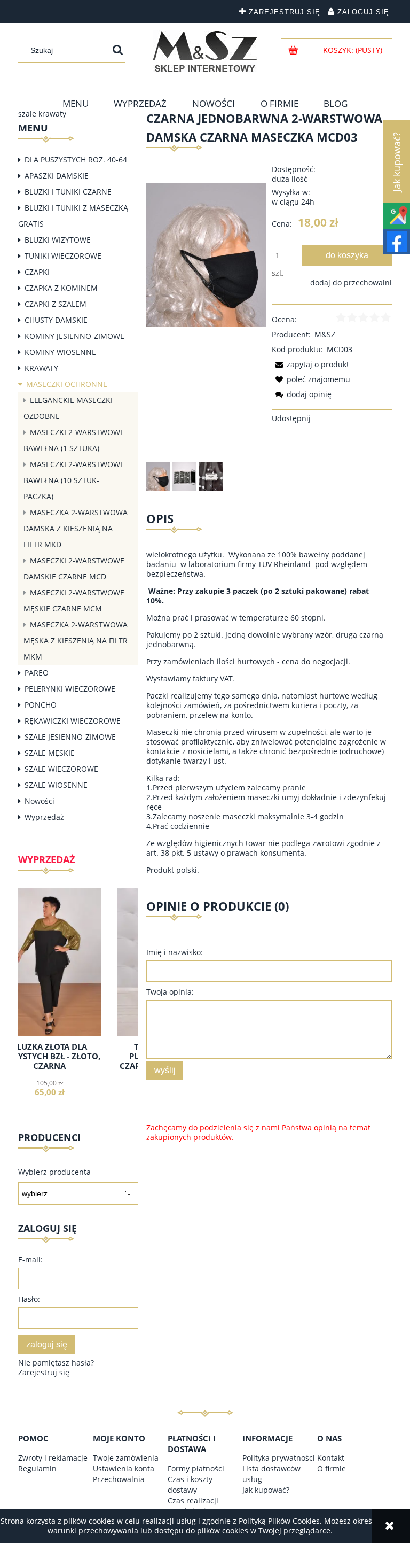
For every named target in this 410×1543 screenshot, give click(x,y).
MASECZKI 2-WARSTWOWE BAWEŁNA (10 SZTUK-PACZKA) (73, 480)
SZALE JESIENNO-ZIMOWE (70, 737)
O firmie (331, 1468)
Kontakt (330, 1458)
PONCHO (41, 705)
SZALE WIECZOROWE (61, 769)
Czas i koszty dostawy (190, 1484)
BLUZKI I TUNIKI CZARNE (68, 192)
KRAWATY (41, 368)
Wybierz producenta (54, 1172)
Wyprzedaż (44, 817)
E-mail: (30, 1259)
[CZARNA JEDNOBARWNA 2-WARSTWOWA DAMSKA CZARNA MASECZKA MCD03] (158, 476)
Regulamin (37, 1468)
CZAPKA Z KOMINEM (61, 288)
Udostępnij (291, 418)
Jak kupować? (265, 1490)
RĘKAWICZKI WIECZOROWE (73, 721)
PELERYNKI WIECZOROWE (70, 689)
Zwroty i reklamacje (53, 1458)
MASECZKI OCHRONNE (66, 384)
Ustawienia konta (123, 1468)
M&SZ (324, 334)
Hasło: (29, 1299)
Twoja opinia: (170, 992)
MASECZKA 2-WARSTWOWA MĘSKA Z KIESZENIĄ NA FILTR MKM (75, 640)
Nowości (39, 801)
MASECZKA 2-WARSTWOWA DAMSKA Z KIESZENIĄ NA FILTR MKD (75, 528)
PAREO (37, 673)
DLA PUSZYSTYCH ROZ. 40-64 (76, 159)
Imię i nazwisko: (174, 952)
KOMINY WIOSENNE (60, 352)
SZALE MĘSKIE (50, 753)
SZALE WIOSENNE (56, 785)
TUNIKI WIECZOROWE (63, 256)
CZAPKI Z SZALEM (55, 304)
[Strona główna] (205, 51)
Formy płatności (196, 1468)
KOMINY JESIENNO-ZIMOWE (74, 336)
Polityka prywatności (278, 1458)
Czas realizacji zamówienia (193, 1505)
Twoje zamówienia (126, 1458)
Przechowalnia (119, 1479)
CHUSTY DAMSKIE (56, 320)
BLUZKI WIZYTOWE (58, 240)
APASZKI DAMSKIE (57, 175)
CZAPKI (37, 272)
